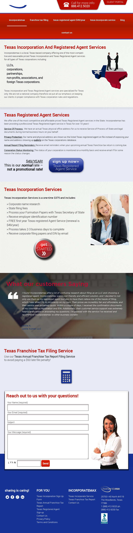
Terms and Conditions (47, 522)
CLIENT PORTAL (115, 2)
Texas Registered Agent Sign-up (48, 511)
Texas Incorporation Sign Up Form (50, 498)
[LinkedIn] (22, 497)
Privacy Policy (43, 518)
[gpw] (17, 497)
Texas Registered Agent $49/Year (69, 19)
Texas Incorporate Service (102, 19)
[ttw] (7, 497)
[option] (66, 309)
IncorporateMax (17, 19)
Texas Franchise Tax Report (81, 499)
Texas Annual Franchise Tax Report (50, 504)
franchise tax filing (39, 19)
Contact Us (67, 32)
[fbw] (12, 497)
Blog (122, 19)
